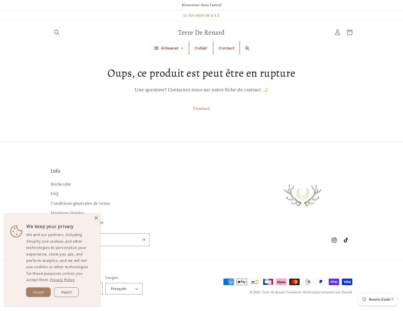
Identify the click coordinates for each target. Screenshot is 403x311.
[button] (57, 32)
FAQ (55, 193)
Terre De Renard (273, 292)
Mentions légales (67, 212)
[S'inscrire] (143, 239)
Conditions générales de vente (80, 203)
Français (118, 288)
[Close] (96, 218)
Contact (201, 108)
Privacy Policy (62, 279)
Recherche (61, 184)
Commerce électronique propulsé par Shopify (319, 292)
